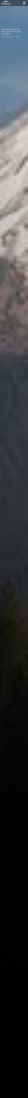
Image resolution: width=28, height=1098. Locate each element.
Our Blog (23, 36)
